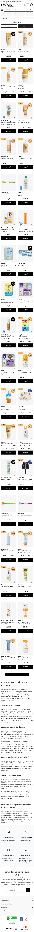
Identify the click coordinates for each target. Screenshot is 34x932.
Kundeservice (4, 907)
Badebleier (29, 14)
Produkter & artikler (6, 904)
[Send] (28, 890)
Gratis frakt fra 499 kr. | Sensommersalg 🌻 (12, 1)
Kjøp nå (8, 60)
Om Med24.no (5, 900)
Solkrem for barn (6, 14)
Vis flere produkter (17, 675)
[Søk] (30, 10)
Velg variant (25, 417)
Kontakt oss (4, 911)
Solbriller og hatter (19, 14)
